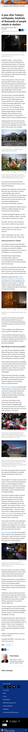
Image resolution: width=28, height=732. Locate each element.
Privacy (4, 696)
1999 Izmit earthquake (10, 387)
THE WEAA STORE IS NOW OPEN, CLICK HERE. (14, 6)
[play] (2, 730)
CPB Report (5, 709)
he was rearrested (9, 513)
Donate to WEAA (20, 2)
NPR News (8, 644)
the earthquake (17, 97)
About (4, 693)
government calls (6, 107)
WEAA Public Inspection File (9, 702)
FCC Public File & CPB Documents (11, 712)
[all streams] (26, 730)
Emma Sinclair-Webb (7, 532)
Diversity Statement (7, 706)
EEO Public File (6, 699)
